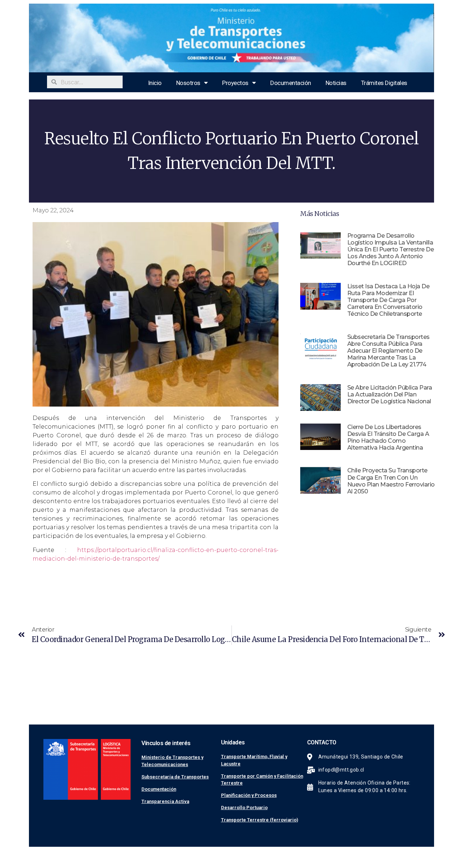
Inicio (155, 82)
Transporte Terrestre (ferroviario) (259, 820)
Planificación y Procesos (249, 795)
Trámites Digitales (384, 82)
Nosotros (188, 82)
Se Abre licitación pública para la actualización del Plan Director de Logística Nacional (389, 394)
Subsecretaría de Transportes (175, 776)
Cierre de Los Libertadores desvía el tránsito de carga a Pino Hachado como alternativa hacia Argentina (388, 437)
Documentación (290, 82)
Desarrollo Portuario (244, 807)
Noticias (336, 82)
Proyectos (235, 82)
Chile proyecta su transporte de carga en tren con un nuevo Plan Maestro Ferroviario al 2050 (391, 481)
